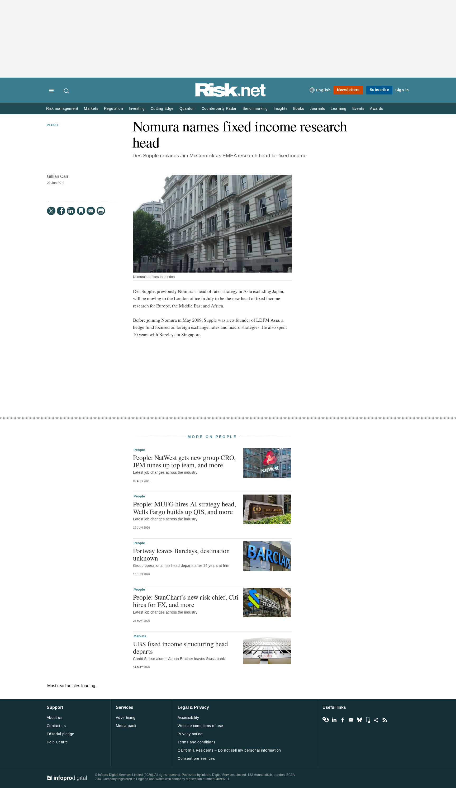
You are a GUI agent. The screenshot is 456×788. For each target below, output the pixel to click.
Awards (376, 108)
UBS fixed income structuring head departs (180, 647)
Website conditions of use (200, 725)
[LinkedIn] (71, 211)
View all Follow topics (325, 720)
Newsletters (348, 90)
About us (54, 717)
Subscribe (379, 90)
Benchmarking (255, 108)
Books (298, 108)
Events (358, 108)
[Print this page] (101, 211)
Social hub (376, 720)
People (53, 125)
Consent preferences (196, 758)
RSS (385, 720)
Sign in (402, 90)
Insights (280, 108)
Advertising (126, 717)
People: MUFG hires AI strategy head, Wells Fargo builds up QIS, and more (184, 507)
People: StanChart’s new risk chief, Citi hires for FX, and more (186, 600)
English (323, 90)
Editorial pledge (60, 734)
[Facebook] (61, 211)
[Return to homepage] (230, 95)
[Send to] (91, 211)
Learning (338, 108)
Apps (368, 720)
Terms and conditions (196, 742)
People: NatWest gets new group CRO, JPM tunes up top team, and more (184, 461)
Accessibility (188, 717)
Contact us (56, 725)
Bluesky (359, 720)
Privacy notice (190, 734)
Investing (137, 108)
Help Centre (57, 742)
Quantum (187, 108)
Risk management (62, 108)
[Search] (67, 91)
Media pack (126, 725)
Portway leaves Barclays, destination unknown (181, 554)
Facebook (342, 720)
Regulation (113, 108)
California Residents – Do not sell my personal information (229, 750)
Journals (317, 108)
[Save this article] (81, 211)
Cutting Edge (162, 108)
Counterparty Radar (219, 108)
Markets (91, 108)
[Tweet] (51, 211)
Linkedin (334, 720)
